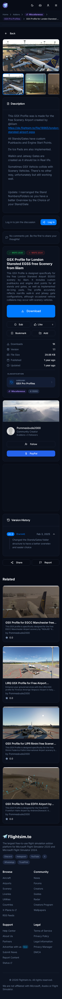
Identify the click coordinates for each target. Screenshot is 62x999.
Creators (38, 888)
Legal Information (43, 941)
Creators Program (43, 904)
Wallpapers (40, 910)
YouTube (35, 856)
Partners (7, 941)
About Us (8, 936)
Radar (37, 899)
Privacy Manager (43, 946)
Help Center (9, 930)
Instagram (21, 856)
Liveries (7, 894)
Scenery (7, 888)
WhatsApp (9, 862)
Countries (8, 904)
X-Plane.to (8, 910)
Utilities (6, 899)
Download (34, 311)
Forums (37, 883)
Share (19, 562)
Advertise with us (15, 946)
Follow (33, 444)
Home (5, 14)
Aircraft (7, 877)
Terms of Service (43, 930)
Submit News (10, 952)
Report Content (11, 957)
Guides (37, 894)
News (37, 877)
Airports (7, 883)
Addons (16, 14)
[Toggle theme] (32, 5)
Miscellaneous (36, 14)
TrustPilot (23, 862)
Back (12, 33)
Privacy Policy (41, 936)
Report (48, 562)
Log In (51, 222)
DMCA (37, 952)
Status (6, 962)
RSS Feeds (8, 915)
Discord (8, 856)
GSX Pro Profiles (12, 19)
